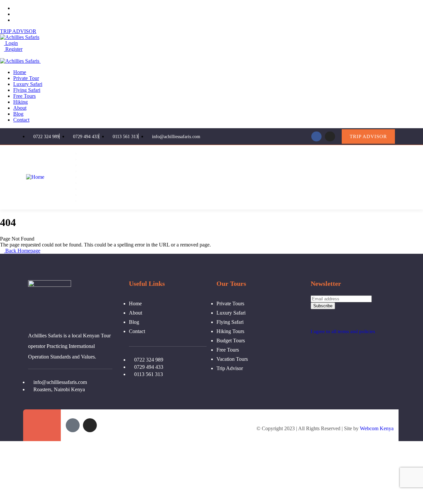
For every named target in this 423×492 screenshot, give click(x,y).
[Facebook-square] (73, 425)
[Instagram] (330, 137)
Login (11, 43)
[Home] (35, 177)
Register (13, 49)
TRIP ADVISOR (18, 31)
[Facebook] (316, 137)
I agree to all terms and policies (343, 331)
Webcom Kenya (377, 428)
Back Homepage (22, 250)
